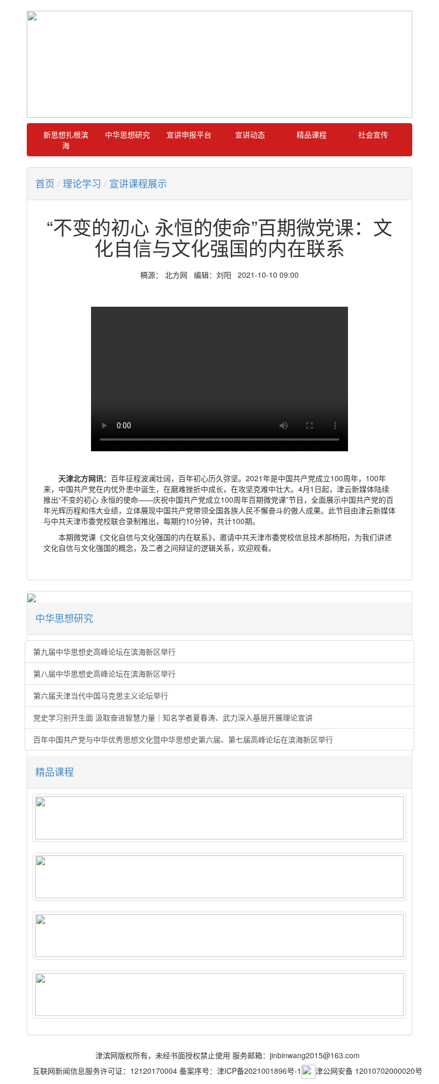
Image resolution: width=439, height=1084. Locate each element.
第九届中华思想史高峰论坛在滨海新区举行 (104, 651)
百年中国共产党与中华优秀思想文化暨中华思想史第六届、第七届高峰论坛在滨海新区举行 (183, 739)
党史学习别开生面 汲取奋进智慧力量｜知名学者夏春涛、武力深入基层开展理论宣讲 (173, 717)
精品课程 (312, 134)
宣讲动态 (250, 134)
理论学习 (82, 183)
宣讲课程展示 (138, 183)
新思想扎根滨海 (65, 139)
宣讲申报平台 (188, 134)
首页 (45, 183)
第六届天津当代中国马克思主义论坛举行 (100, 695)
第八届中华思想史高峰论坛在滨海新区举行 (104, 673)
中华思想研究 (127, 134)
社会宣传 (373, 134)
